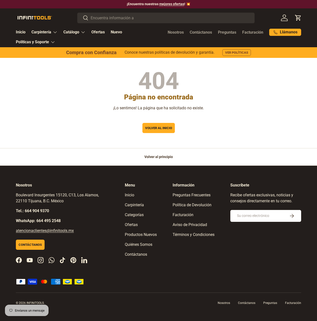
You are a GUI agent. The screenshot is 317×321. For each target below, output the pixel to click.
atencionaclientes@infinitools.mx (45, 230)
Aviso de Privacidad (190, 224)
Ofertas (98, 32)
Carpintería (41, 32)
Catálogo (71, 32)
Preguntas (227, 32)
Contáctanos (201, 32)
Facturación (252, 32)
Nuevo (116, 32)
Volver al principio (158, 157)
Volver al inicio (158, 128)
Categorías (134, 214)
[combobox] (166, 18)
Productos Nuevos (141, 234)
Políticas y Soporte (32, 42)
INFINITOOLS (35, 303)
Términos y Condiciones (193, 234)
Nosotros (176, 32)
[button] (298, 17)
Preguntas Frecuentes (192, 195)
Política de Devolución (192, 205)
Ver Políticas (236, 52)
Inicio (21, 32)
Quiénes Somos (138, 244)
